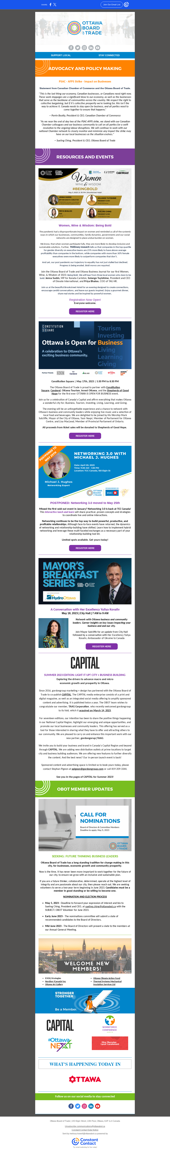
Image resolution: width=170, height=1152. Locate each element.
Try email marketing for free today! (85, 1147)
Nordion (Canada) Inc (55, 981)
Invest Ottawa (89, 390)
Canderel (56, 390)
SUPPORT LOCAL (61, 55)
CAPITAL (66, 694)
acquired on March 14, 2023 (95, 710)
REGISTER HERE (85, 311)
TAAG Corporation (79, 706)
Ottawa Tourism (71, 390)
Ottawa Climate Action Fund (106, 978)
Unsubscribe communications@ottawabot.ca (85, 1126)
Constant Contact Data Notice (85, 1130)
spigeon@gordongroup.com (87, 769)
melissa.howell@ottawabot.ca (83, 1133)
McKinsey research (79, 247)
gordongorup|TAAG (92, 738)
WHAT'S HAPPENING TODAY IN (85, 1064)
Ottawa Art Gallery (54, 984)
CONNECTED (112, 55)
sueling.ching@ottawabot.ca (100, 906)
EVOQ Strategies (53, 978)
